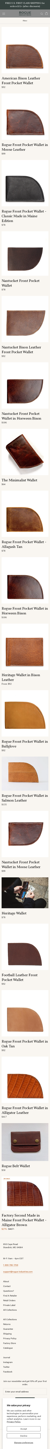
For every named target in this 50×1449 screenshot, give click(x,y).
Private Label (9, 1305)
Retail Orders (9, 1300)
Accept (23, 1428)
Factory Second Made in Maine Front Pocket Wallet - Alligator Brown (24, 1220)
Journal (6, 1357)
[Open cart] (46, 13)
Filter (25, 21)
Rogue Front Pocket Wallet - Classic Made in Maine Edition (24, 216)
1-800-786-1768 (10, 1264)
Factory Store (9, 1343)
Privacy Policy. (14, 1421)
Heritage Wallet (14, 913)
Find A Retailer (10, 1295)
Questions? (8, 1290)
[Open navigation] (3, 13)
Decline (23, 1435)
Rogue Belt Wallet (16, 1166)
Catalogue (8, 1347)
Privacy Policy (9, 1338)
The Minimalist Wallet (19, 480)
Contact (7, 1286)
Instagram (8, 1362)
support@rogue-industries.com (18, 1271)
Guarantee (8, 1328)
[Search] (42, 13)
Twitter (6, 1366)
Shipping (7, 1333)
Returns (7, 1324)
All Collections (10, 1309)
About (6, 1281)
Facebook (7, 1371)
